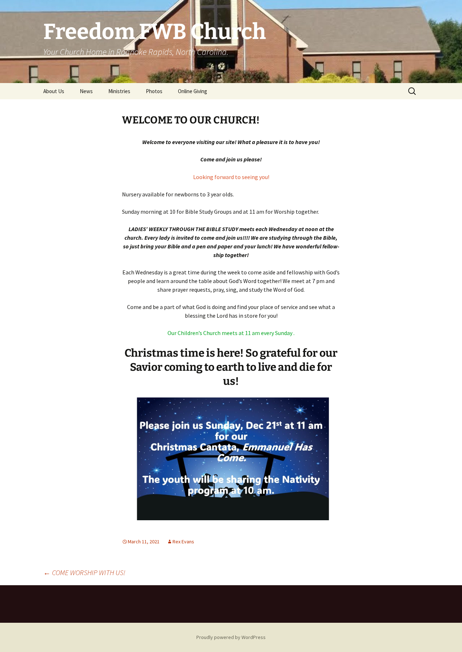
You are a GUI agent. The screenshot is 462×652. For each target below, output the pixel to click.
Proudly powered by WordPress (231, 637)
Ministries (119, 91)
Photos (154, 91)
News (86, 91)
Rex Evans (183, 541)
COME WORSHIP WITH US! (84, 572)
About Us (53, 91)
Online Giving (192, 91)
